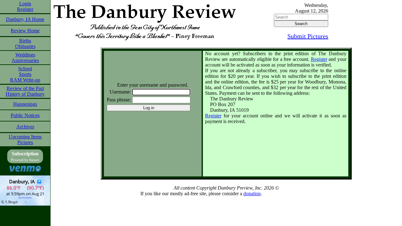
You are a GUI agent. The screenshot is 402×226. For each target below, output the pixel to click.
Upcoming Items (25, 136)
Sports (25, 74)
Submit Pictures (307, 36)
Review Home (25, 30)
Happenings (25, 104)
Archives (25, 126)
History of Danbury (25, 94)
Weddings (25, 54)
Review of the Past (25, 88)
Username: (120, 91)
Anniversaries (25, 60)
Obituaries (25, 46)
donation (252, 193)
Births (25, 40)
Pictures (25, 142)
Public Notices (25, 115)
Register (25, 9)
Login (25, 3)
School (25, 68)
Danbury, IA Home (25, 19)
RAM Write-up (25, 80)
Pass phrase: (119, 99)
